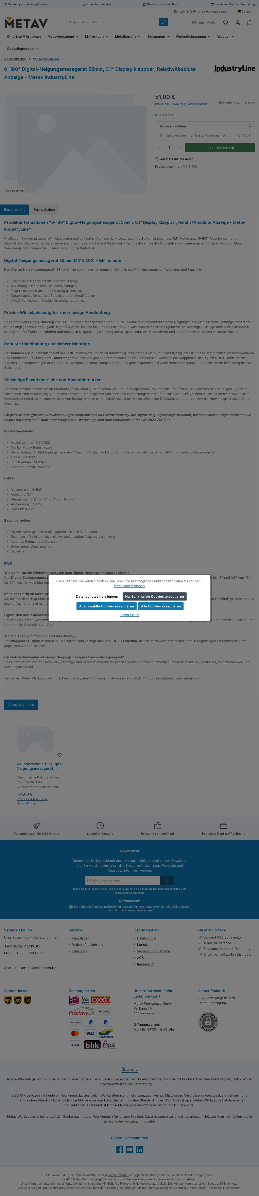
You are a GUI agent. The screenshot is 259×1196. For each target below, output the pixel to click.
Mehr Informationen (129, 586)
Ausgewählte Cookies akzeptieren (106, 606)
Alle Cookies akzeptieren (161, 606)
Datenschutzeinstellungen (97, 596)
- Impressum (129, 615)
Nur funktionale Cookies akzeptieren (154, 596)
